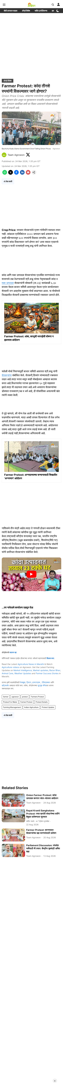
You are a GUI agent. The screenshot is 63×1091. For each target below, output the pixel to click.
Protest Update (48, 707)
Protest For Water (10, 702)
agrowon (15, 697)
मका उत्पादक (8, 282)
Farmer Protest (26, 702)
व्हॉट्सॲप (5, 685)
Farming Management (12, 707)
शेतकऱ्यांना (7, 375)
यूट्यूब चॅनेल (42, 685)
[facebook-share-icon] (16, 173)
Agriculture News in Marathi (31, 664)
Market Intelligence (22, 670)
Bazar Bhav (54, 670)
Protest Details (42, 702)
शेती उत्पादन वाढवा (10, 10)
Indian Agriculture (31, 707)
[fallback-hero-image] (13, 800)
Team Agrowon (16, 154)
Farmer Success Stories (47, 673)
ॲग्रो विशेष (26, 10)
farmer (5, 697)
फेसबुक (22, 682)
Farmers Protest (37, 697)
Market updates (40, 670)
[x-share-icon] (10, 173)
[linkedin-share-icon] (22, 173)
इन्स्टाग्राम (36, 682)
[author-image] (4, 155)
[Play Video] (31, 574)
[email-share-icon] (28, 173)
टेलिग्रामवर (46, 682)
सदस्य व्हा (13, 652)
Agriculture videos (10, 667)
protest (25, 697)
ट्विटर (29, 682)
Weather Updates (22, 673)
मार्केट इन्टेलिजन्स (41, 10)
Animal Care (7, 673)
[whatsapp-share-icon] (4, 173)
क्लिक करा (50, 658)
